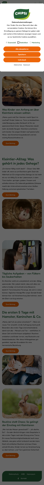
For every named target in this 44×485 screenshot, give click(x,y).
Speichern (22, 54)
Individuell (22, 60)
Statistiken (24, 42)
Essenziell (12, 42)
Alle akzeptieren (22, 49)
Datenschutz (18, 65)
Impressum (26, 65)
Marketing (36, 42)
